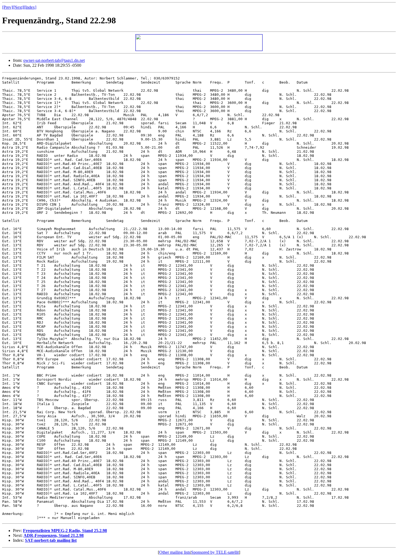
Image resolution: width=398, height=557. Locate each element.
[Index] (30, 7)
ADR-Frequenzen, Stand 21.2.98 (54, 535)
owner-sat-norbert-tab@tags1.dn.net (54, 60)
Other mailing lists (174, 552)
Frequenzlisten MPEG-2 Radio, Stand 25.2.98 (65, 530)
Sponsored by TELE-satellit (215, 552)
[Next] (18, 7)
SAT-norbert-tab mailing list (51, 540)
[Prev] (7, 7)
